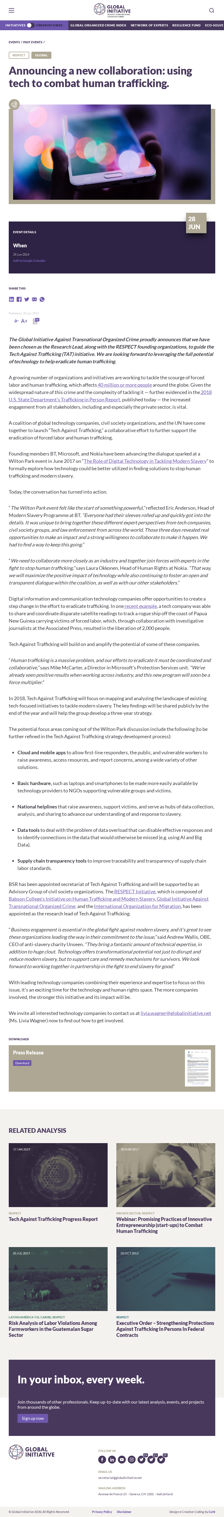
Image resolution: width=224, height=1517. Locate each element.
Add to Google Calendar (29, 260)
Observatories (49, 25)
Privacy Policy (102, 1511)
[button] (11, 10)
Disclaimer (124, 1511)
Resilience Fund (186, 25)
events (14, 42)
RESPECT (19, 55)
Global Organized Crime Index (98, 25)
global (41, 55)
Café (212, 1511)
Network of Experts (149, 25)
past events (32, 42)
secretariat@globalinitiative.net (120, 1477)
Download (22, 1063)
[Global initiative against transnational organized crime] (112, 10)
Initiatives (15, 25)
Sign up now (33, 1418)
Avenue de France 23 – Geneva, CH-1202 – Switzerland (135, 1494)
